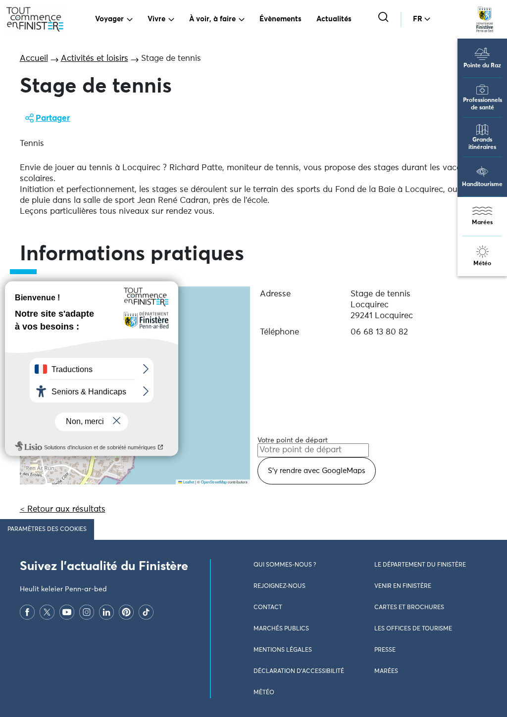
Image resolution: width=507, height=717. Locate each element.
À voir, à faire (212, 19)
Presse (385, 650)
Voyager (109, 19)
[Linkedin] (106, 612)
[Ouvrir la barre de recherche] (384, 18)
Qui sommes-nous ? (285, 565)
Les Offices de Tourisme (413, 629)
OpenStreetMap (214, 481)
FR (417, 19)
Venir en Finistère (402, 586)
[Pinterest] (126, 612)
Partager (53, 118)
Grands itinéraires (482, 143)
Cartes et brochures (409, 608)
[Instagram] (86, 612)
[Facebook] (27, 612)
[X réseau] (47, 612)
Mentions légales (283, 650)
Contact (268, 608)
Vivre (156, 19)
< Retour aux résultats (62, 509)
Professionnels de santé (482, 104)
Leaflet (188, 481)
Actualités (334, 19)
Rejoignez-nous (279, 586)
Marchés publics (281, 629)
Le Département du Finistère (420, 565)
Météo (482, 264)
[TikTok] (146, 612)
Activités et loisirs (94, 58)
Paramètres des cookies (47, 529)
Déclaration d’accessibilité (299, 671)
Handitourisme (482, 185)
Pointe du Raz (482, 66)
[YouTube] (66, 612)
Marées (482, 223)
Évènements (280, 19)
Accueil (34, 58)
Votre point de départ (292, 440)
